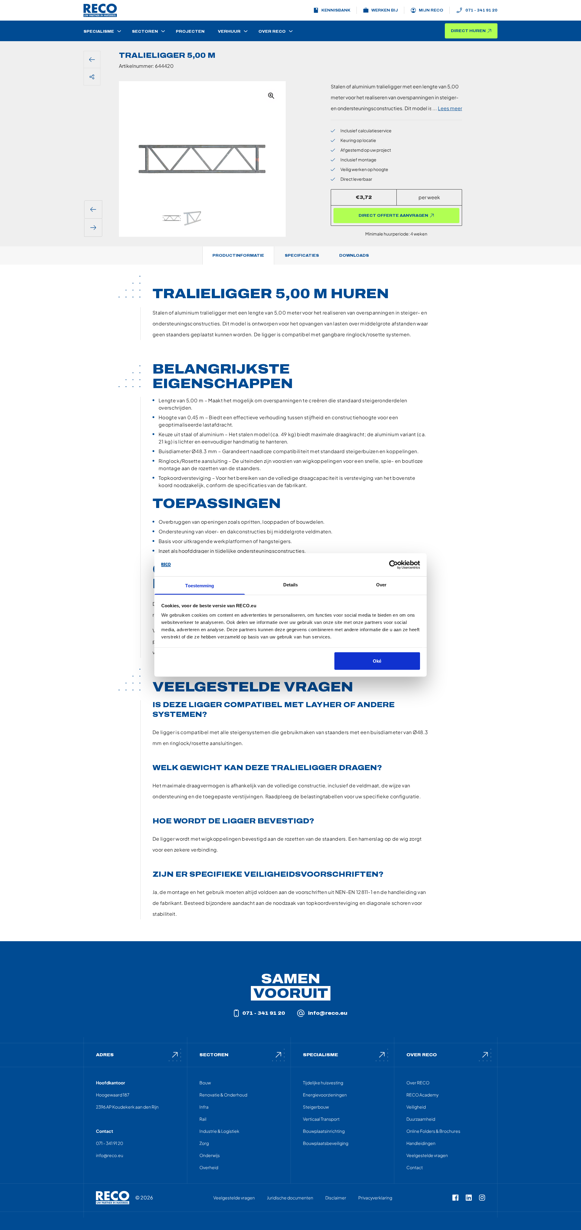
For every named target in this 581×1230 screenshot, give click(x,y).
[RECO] (112, 1197)
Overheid (208, 1167)
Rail (202, 1119)
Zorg (204, 1143)
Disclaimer (335, 1197)
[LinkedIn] (469, 1198)
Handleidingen (420, 1143)
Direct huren (468, 31)
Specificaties (302, 255)
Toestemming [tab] (199, 585)
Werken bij (384, 10)
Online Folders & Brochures (433, 1131)
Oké (377, 660)
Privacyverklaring (375, 1197)
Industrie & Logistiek (219, 1131)
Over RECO (417, 1082)
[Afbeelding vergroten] (271, 95)
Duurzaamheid (420, 1119)
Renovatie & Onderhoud (223, 1094)
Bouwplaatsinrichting (324, 1131)
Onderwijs (209, 1155)
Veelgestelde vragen (427, 1155)
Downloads (354, 255)
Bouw (205, 1082)
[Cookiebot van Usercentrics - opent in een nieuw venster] (393, 564)
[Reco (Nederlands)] (100, 10)
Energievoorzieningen (325, 1094)
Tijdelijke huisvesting (323, 1082)
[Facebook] (455, 1198)
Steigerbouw (316, 1107)
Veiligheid (416, 1107)
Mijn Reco (431, 10)
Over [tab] (381, 584)
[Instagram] (482, 1198)
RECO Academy (422, 1094)
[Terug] (92, 59)
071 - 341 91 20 (481, 10)
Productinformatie (238, 255)
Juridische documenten (290, 1197)
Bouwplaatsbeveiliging (325, 1143)
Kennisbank (335, 10)
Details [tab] (290, 584)
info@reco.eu (327, 1013)
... (447, 108)
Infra (203, 1107)
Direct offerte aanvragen (393, 215)
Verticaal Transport (321, 1119)
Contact (414, 1167)
